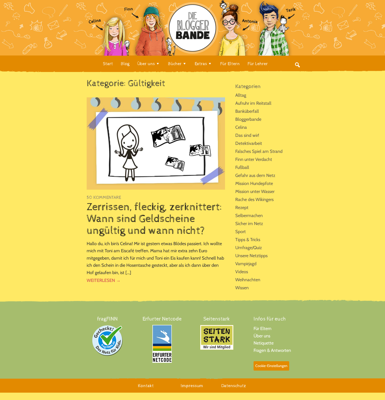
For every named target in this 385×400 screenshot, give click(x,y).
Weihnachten (247, 279)
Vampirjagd (245, 263)
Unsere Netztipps (251, 255)
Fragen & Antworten (272, 350)
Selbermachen (249, 215)
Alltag (240, 95)
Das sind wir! (247, 135)
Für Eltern (262, 328)
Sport (240, 231)
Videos (241, 271)
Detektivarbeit (248, 143)
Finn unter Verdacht (253, 159)
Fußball (242, 167)
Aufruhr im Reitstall (253, 103)
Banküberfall (247, 111)
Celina (241, 127)
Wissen (242, 287)
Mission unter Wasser (254, 191)
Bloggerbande (248, 119)
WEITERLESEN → (104, 280)
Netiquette (264, 343)
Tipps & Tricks (247, 239)
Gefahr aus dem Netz (255, 175)
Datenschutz (233, 385)
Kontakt (146, 385)
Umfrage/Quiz (248, 247)
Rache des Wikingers (254, 199)
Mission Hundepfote (254, 183)
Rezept (241, 207)
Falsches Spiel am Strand (259, 151)
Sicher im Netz (249, 223)
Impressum (192, 385)
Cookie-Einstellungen (271, 366)
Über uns (262, 335)
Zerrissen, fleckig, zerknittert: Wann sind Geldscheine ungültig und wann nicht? (154, 219)
